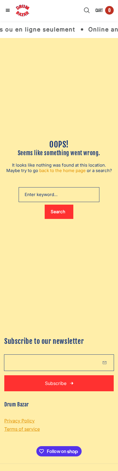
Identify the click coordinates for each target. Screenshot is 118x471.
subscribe (55, 383)
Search (58, 211)
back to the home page (62, 170)
